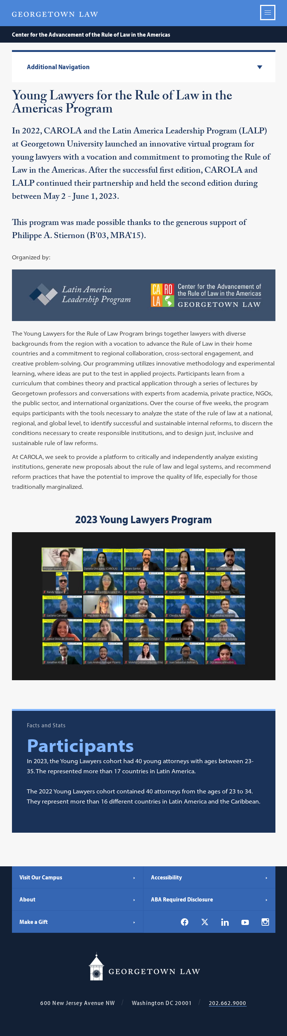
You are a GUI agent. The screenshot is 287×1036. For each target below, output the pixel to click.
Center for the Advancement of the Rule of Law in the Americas (91, 34)
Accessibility (166, 877)
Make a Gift (33, 921)
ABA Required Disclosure (182, 899)
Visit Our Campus (40, 877)
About (27, 899)
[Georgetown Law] (55, 13)
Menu (267, 12)
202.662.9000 (228, 1002)
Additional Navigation (58, 67)
